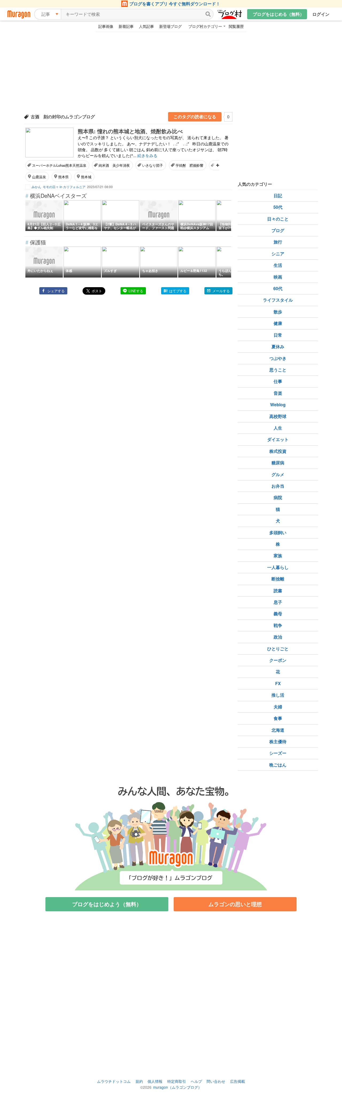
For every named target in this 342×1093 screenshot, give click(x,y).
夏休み (277, 346)
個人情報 (154, 1081)
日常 (278, 335)
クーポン (277, 660)
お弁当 (277, 486)
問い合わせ (216, 1081)
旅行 (278, 242)
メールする (221, 290)
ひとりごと (278, 649)
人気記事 (146, 26)
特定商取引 (176, 1081)
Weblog (278, 404)
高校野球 (277, 416)
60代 (277, 288)
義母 (278, 613)
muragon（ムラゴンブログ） (177, 1087)
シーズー (277, 753)
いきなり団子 (152, 165)
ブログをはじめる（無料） (278, 14)
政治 (278, 637)
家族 (278, 555)
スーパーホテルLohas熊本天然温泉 (59, 165)
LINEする (136, 290)
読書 (278, 590)
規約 (139, 1081)
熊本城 (86, 176)
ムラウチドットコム (114, 1081)
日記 (278, 195)
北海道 (277, 730)
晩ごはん (277, 765)
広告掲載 (237, 1081)
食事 (278, 718)
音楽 (278, 393)
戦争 (278, 625)
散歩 (278, 312)
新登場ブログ (170, 26)
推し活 (277, 695)
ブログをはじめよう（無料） (107, 904)
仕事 (278, 381)
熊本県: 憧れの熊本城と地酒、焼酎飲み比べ (130, 131)
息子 (278, 602)
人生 (278, 428)
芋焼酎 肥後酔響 (189, 165)
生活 (278, 265)
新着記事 (126, 26)
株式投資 (277, 451)
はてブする (177, 290)
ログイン (320, 14)
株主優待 (277, 741)
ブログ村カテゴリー (205, 26)
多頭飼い (277, 532)
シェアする (56, 290)
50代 (277, 207)
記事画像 (105, 26)
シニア (277, 254)
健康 (278, 323)
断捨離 (277, 579)
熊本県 (63, 176)
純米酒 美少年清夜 (114, 165)
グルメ (277, 474)
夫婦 (278, 707)
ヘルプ (196, 1081)
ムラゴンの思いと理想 (235, 904)
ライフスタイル (278, 300)
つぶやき (277, 358)
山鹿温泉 (39, 176)
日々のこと (278, 219)
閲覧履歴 (236, 26)
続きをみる (147, 155)
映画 (278, 277)
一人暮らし (278, 567)
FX (278, 683)
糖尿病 (277, 463)
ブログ (277, 230)
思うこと (277, 370)
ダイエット (278, 439)
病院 (278, 497)
